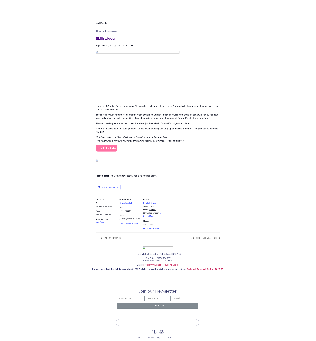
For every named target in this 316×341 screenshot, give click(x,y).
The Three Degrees (112, 237)
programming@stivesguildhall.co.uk (161, 265)
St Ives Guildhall (125, 203)
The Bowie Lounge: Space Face (203, 237)
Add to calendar (108, 187)
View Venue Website (151, 228)
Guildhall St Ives (149, 203)
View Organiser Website (128, 223)
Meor (177, 338)
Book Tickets (106, 148)
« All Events (101, 23)
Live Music (100, 222)
